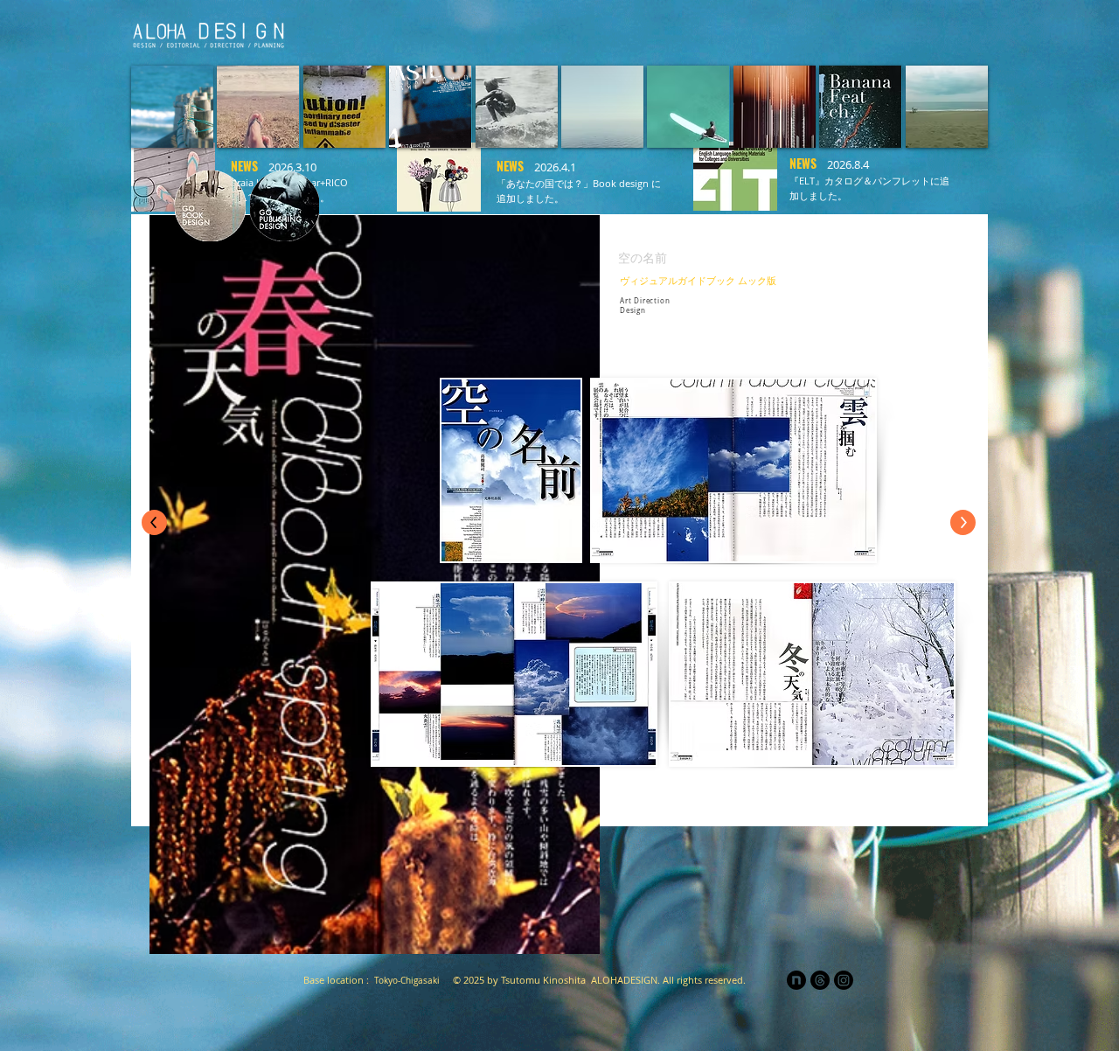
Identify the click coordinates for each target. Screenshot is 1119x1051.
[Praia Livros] (744, 31)
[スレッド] (820, 980)
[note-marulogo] (796, 980)
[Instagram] (843, 980)
